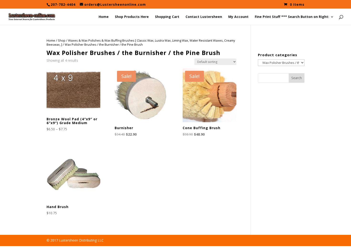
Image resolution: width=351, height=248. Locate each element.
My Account (238, 17)
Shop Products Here (132, 17)
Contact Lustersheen (204, 17)
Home (104, 17)
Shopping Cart (167, 17)
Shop (61, 40)
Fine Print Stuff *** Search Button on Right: (292, 17)
